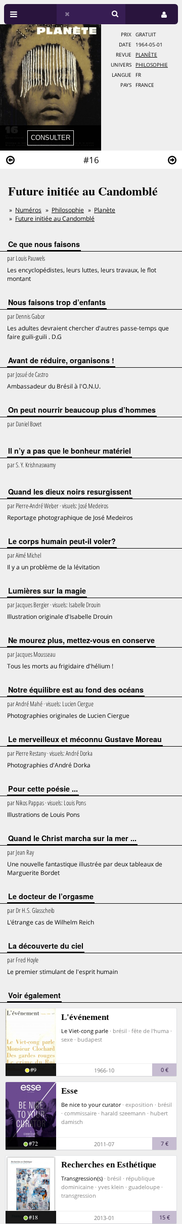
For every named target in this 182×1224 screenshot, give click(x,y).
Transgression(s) (82, 1178)
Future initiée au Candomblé (55, 218)
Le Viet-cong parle (84, 1031)
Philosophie (151, 65)
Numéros (28, 210)
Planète (146, 55)
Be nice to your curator (91, 1104)
